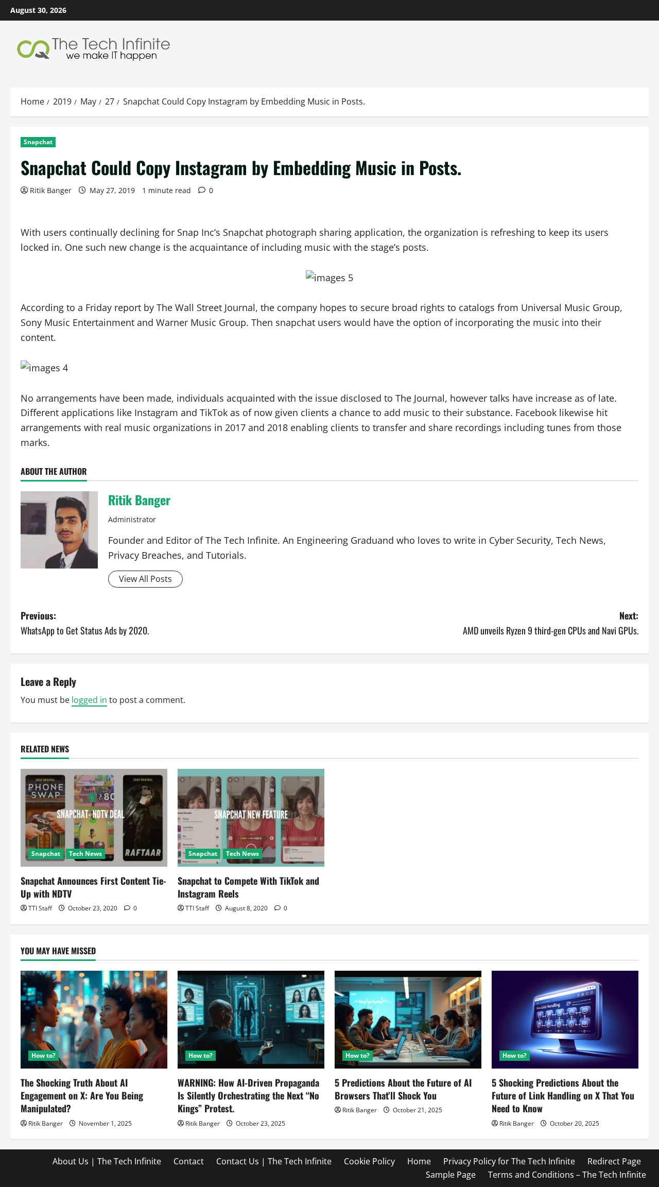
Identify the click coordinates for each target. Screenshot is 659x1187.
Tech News (85, 853)
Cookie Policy (369, 1161)
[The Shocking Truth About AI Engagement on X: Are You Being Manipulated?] (94, 1020)
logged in (89, 700)
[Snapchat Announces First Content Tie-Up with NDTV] (94, 818)
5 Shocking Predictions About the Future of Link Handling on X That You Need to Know (563, 1095)
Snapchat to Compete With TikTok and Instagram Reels (248, 887)
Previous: (85, 623)
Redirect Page (614, 1161)
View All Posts (145, 578)
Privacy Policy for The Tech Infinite (509, 1161)
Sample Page (451, 1174)
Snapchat (38, 141)
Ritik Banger (51, 190)
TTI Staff (40, 908)
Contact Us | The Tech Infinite (274, 1161)
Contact (189, 1161)
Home (419, 1161)
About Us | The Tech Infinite (107, 1161)
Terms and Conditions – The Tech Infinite (567, 1174)
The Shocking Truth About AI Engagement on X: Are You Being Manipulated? (82, 1095)
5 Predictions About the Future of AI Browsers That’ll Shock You (403, 1089)
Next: (550, 623)
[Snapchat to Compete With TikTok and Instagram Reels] (251, 818)
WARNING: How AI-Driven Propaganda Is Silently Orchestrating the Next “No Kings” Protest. (248, 1095)
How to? (43, 1055)
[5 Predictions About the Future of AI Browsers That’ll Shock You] (408, 1020)
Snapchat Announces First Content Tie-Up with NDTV (93, 887)
